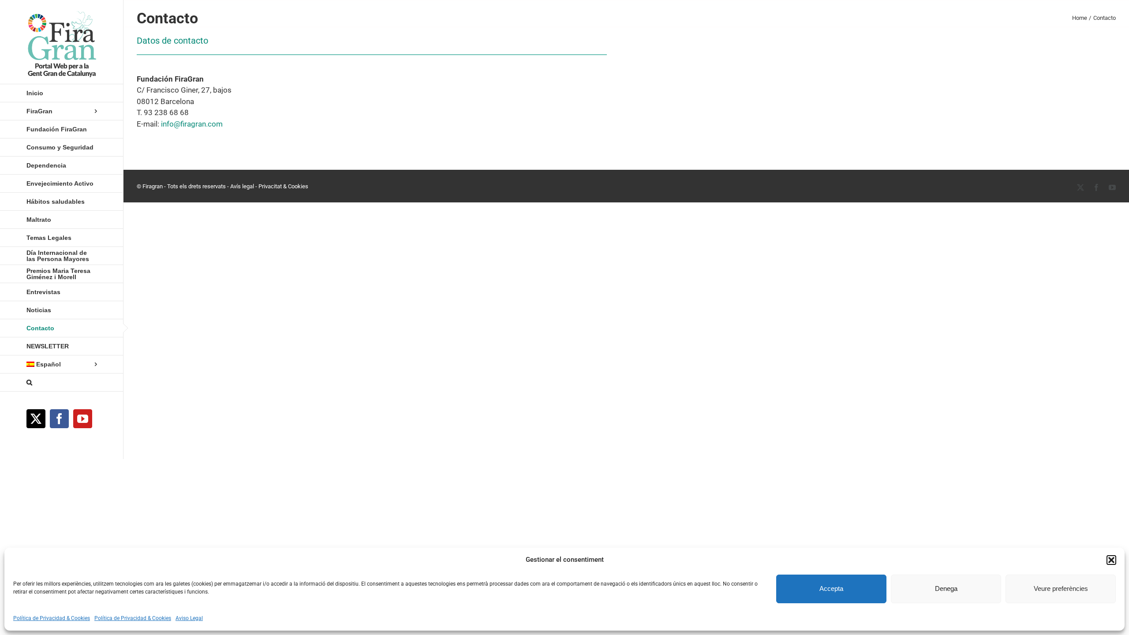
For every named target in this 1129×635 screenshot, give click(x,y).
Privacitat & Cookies (283, 186)
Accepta (831, 588)
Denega (946, 588)
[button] (1111, 560)
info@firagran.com (192, 124)
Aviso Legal (189, 618)
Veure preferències (1061, 588)
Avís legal (242, 186)
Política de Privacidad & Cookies (51, 618)
